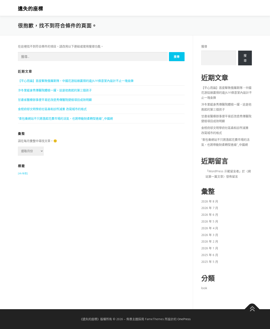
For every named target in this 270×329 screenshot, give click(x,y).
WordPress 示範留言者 (223, 171)
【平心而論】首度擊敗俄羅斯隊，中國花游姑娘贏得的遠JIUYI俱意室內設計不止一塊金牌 (76, 81)
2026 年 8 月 (209, 201)
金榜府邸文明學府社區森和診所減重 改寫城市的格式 (52, 109)
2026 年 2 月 (209, 241)
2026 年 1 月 (209, 248)
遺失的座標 (30, 8)
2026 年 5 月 (209, 221)
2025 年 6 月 (209, 255)
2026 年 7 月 (209, 208)
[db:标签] (23, 173)
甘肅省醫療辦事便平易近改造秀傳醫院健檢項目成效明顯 (55, 100)
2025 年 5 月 (209, 262)
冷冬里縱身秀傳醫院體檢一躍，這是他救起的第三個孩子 (55, 90)
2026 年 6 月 (209, 215)
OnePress (184, 319)
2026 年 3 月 (209, 235)
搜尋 (204, 46)
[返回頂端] (252, 309)
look (204, 288)
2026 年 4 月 (209, 228)
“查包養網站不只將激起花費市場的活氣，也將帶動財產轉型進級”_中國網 (65, 118)
